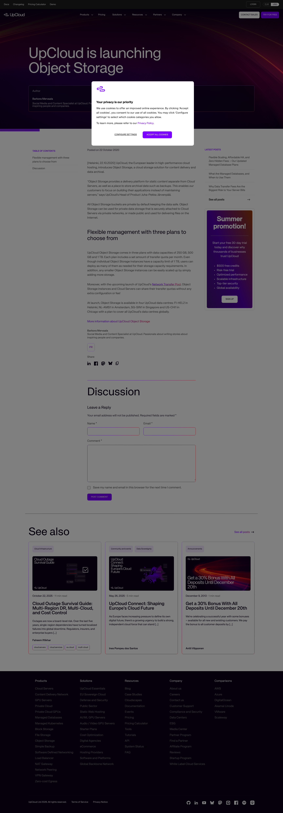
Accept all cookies (157, 135)
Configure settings (125, 135)
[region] (143, 113)
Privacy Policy (146, 123)
